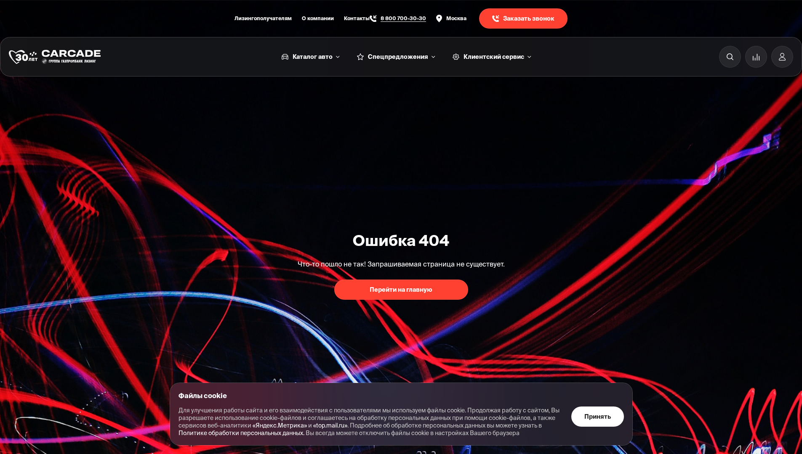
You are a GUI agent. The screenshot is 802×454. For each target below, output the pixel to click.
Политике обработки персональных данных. (241, 433)
